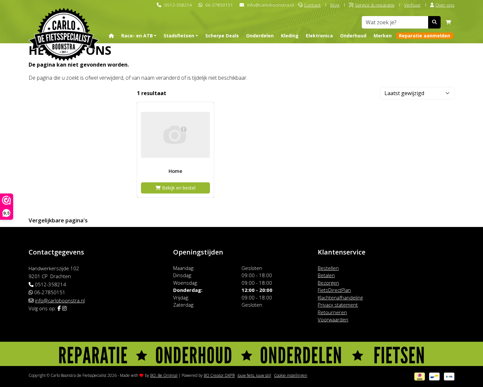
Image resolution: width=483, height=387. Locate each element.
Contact (312, 5)
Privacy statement (338, 304)
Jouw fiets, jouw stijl (254, 375)
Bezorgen (328, 282)
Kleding (290, 35)
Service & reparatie (375, 5)
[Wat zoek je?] (434, 22)
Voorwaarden (333, 319)
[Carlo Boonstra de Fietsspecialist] (64, 24)
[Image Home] (175, 134)
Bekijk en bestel (178, 188)
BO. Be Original (163, 375)
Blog (334, 5)
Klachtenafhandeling (340, 297)
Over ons (444, 5)
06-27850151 (219, 5)
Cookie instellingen (290, 375)
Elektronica (319, 35)
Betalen (326, 275)
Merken (383, 35)
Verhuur (412, 5)
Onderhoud (353, 35)
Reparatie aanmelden (424, 35)
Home (175, 171)
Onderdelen (260, 35)
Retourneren (332, 312)
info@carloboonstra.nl (270, 5)
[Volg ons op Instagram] (64, 308)
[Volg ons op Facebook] (59, 308)
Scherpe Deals (222, 35)
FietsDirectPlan (334, 290)
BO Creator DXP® (219, 375)
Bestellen (328, 268)
